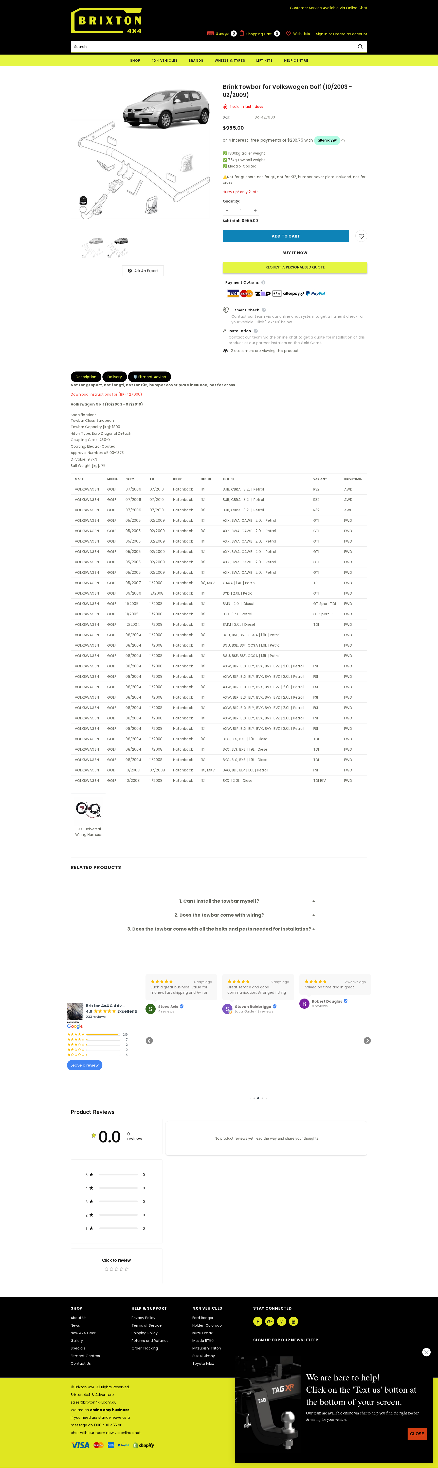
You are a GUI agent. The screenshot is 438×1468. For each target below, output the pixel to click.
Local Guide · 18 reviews (177, 1011)
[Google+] (269, 1321)
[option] (143, 157)
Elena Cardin (324, 1006)
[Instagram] (281, 1321)
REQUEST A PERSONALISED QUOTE (295, 267)
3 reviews (243, 1006)
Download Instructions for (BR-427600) (106, 394)
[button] (222, 33)
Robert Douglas (250, 1001)
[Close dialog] (426, 1352)
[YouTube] (293, 1321)
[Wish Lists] (361, 236)
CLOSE (417, 1434)
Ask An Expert (146, 270)
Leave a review (85, 1065)
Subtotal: (231, 220)
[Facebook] (257, 1321)
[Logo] (106, 20)
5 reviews (320, 1011)
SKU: (226, 117)
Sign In (322, 34)
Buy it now (295, 253)
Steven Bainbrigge (176, 1006)
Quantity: (231, 201)
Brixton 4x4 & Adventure (92, 1394)
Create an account (350, 34)
